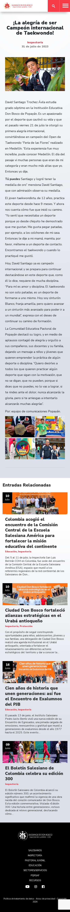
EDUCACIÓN (35, 865)
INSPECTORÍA (35, 855)
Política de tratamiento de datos (19, 898)
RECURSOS (35, 880)
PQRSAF (35, 875)
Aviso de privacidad (45, 898)
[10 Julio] (35, 503)
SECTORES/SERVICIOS (35, 870)
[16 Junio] (35, 672)
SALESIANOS (35, 850)
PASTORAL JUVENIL (35, 860)
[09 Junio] (35, 752)
